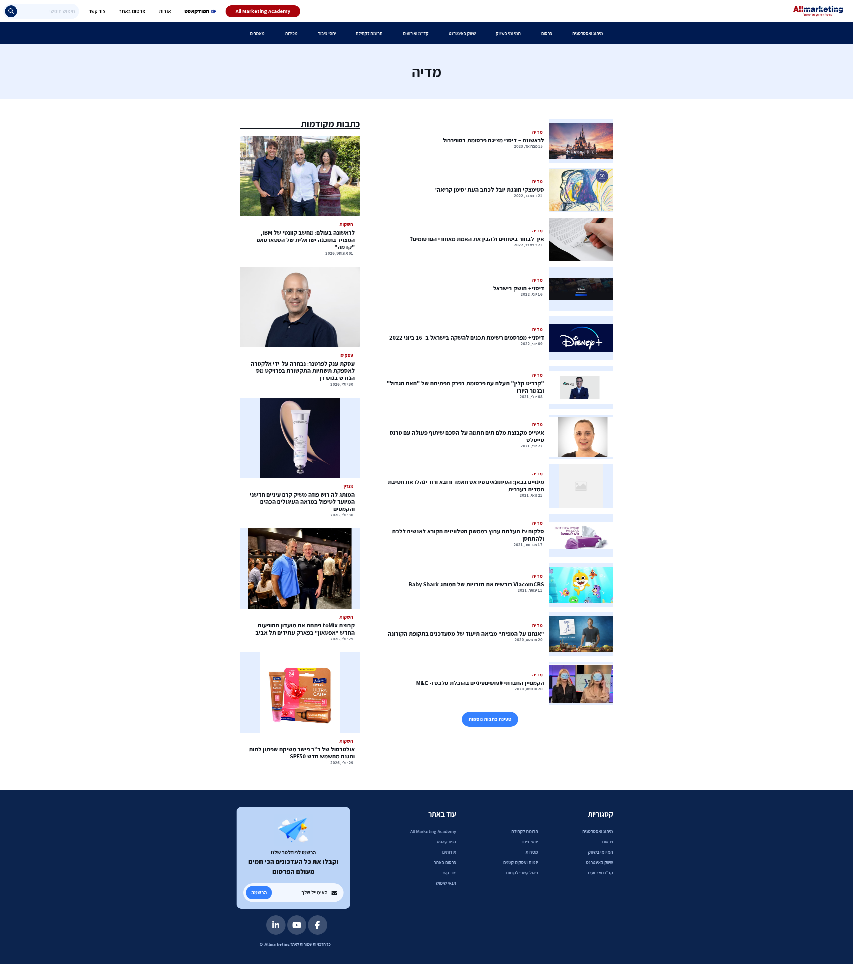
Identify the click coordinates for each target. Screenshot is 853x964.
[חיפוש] (11, 11)
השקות (346, 224)
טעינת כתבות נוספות (489, 719)
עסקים (347, 355)
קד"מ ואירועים (415, 33)
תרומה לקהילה (369, 33)
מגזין (348, 486)
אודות (165, 11)
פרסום (546, 33)
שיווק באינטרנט (462, 33)
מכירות (291, 33)
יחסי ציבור (327, 33)
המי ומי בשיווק (508, 33)
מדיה (537, 132)
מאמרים (257, 33)
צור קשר (97, 11)
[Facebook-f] (317, 925)
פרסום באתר (132, 11)
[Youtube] (297, 925)
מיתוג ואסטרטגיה (587, 33)
